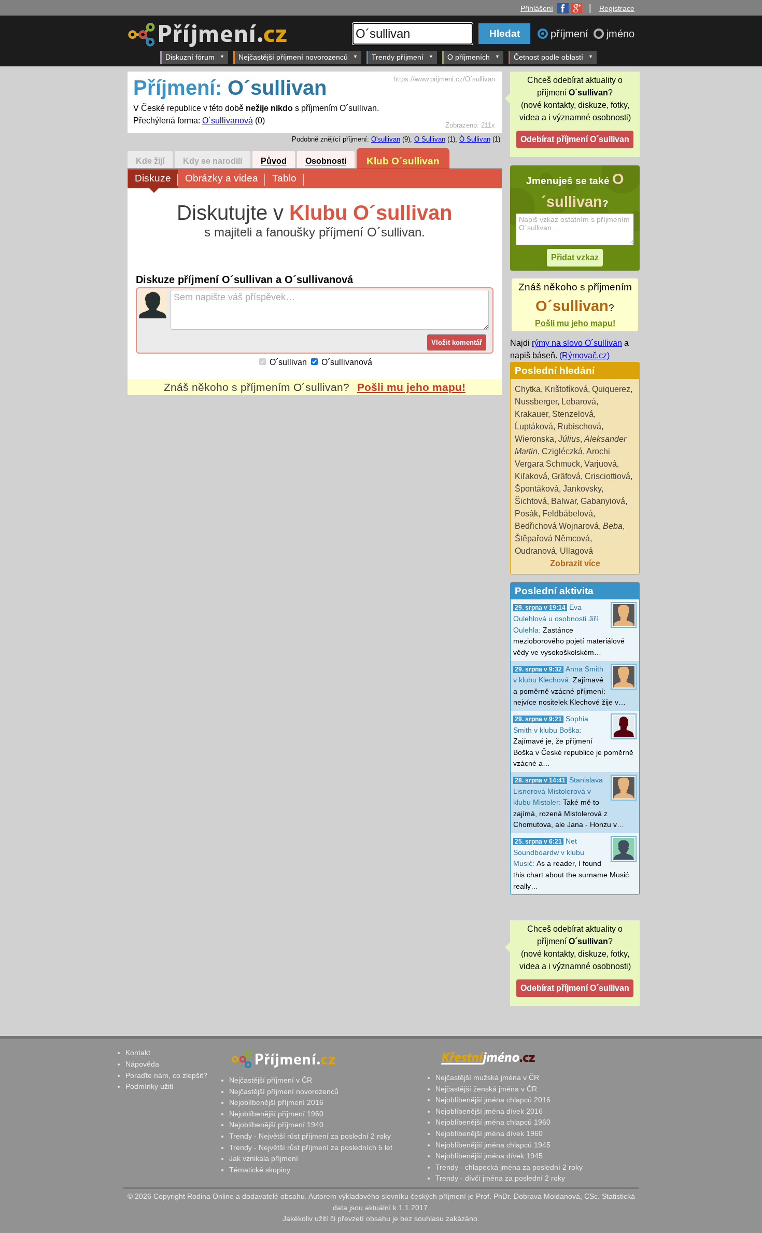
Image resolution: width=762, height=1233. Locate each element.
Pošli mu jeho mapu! (411, 387)
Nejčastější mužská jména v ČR (487, 1077)
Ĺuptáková (534, 426)
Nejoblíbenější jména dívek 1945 (489, 1156)
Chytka (528, 389)
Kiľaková (531, 476)
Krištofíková (566, 389)
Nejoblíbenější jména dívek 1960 (489, 1133)
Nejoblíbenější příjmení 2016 (276, 1102)
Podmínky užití (149, 1086)
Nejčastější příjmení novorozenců (293, 57)
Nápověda (142, 1064)
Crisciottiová (607, 476)
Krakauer (531, 414)
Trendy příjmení (398, 57)
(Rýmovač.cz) (584, 355)
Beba (613, 526)
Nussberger (536, 401)
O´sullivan (288, 362)
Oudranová (535, 551)
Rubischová (579, 426)
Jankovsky (582, 488)
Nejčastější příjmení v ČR (270, 1080)
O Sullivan (429, 139)
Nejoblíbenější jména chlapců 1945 (493, 1145)
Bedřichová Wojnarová (557, 526)
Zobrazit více (575, 563)
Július (569, 439)
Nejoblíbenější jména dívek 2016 (489, 1111)
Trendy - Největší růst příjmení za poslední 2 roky (310, 1136)
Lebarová (578, 401)
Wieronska (534, 439)
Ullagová (576, 551)
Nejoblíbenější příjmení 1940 (276, 1124)
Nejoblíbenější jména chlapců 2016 (493, 1100)
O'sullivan (385, 139)
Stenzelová (573, 414)
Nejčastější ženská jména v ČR (486, 1089)
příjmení (571, 34)
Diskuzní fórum (190, 57)
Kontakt (137, 1052)
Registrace (616, 8)
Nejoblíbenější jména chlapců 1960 (493, 1122)
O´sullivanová (227, 120)
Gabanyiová (603, 501)
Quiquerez (611, 389)
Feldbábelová (567, 513)
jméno (620, 34)
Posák (526, 513)
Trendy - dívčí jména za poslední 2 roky (500, 1178)
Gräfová (566, 476)
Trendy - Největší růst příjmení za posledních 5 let (310, 1147)
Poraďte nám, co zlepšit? (166, 1075)
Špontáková (537, 488)
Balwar (563, 501)
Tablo (284, 178)
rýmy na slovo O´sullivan (577, 343)
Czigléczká (562, 451)
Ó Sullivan (474, 139)
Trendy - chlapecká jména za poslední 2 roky (509, 1167)
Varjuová (600, 463)
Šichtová (531, 501)
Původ (274, 161)
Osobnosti (325, 161)
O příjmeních (468, 57)
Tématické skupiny (259, 1170)
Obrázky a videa (221, 178)
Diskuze (153, 178)
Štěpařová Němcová (552, 538)
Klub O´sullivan (403, 161)
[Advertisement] (315, 492)
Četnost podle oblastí (548, 57)
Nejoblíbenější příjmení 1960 (276, 1114)
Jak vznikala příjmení (263, 1158)
